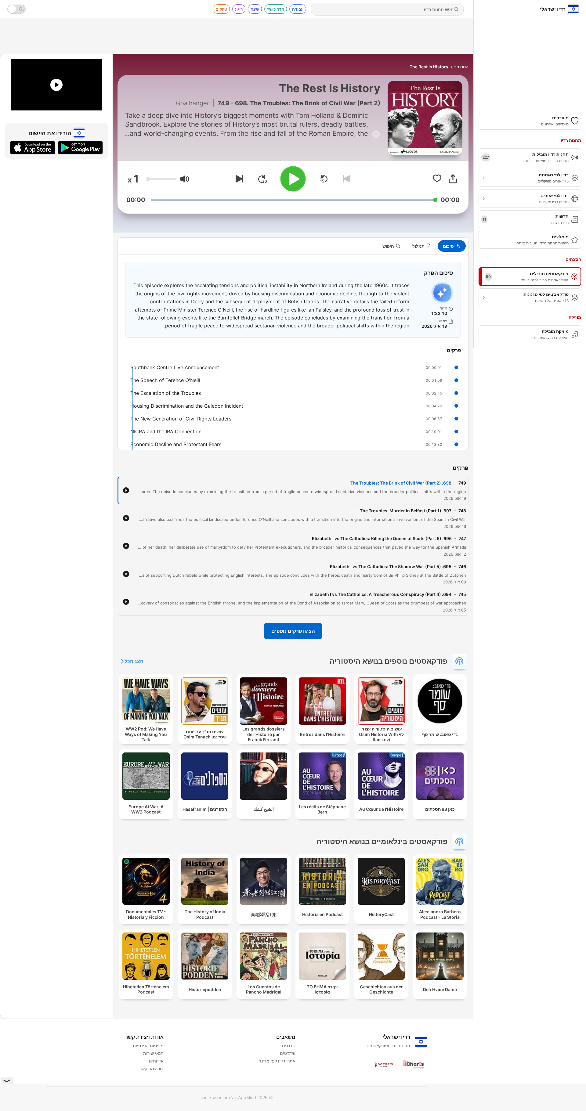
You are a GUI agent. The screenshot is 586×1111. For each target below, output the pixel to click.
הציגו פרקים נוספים (293, 631)
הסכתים (461, 66)
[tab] (452, 246)
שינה (255, 9)
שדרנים (288, 1045)
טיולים (221, 9)
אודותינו (156, 1060)
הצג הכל (134, 661)
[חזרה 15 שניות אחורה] (323, 179)
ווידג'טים (287, 1053)
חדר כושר (275, 9)
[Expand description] (376, 134)
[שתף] (453, 179)
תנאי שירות (153, 1053)
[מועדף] (437, 179)
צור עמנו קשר (151, 1068)
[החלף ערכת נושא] (16, 9)
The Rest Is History (429, 66)
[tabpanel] (293, 352)
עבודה (297, 9)
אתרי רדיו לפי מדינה (277, 1060)
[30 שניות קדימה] (262, 179)
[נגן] (293, 179)
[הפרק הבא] (238, 179)
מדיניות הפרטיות (148, 1045)
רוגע (239, 9)
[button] (184, 179)
